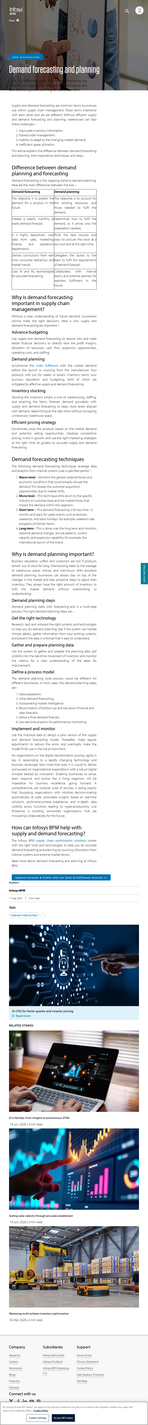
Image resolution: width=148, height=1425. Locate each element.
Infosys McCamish (53, 1355)
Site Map (82, 1381)
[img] (16, 10)
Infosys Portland (52, 1361)
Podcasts (14, 1381)
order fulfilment (47, 365)
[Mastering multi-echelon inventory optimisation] (74, 1266)
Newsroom (15, 1368)
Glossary (14, 1387)
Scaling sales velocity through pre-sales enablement (41, 1216)
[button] (127, 11)
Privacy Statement (88, 1361)
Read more (23, 1016)
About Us (14, 1355)
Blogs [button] (12, 20)
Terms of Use (84, 1355)
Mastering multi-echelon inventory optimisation (39, 1313)
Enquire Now (144, 573)
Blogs (12, 1374)
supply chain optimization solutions (61, 840)
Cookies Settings (37, 1417)
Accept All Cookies (63, 1417)
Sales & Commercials (26, 57)
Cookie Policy (85, 1368)
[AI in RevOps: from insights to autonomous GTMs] (74, 1071)
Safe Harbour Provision (90, 1374)
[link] (11, 1401)
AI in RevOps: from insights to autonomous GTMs (39, 1118)
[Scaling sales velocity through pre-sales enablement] (74, 1169)
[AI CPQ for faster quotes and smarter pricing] (74, 965)
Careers (13, 1361)
